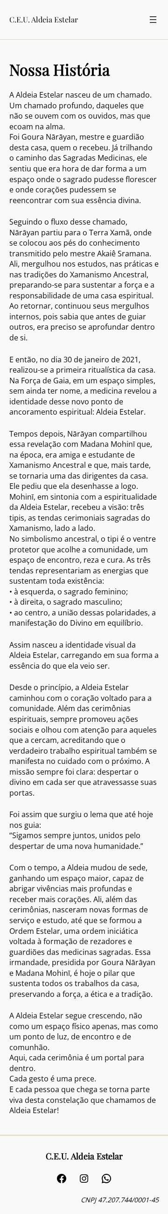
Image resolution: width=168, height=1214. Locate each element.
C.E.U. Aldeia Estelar (43, 19)
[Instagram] (84, 1178)
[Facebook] (61, 1178)
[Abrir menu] (153, 19)
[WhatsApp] (106, 1178)
